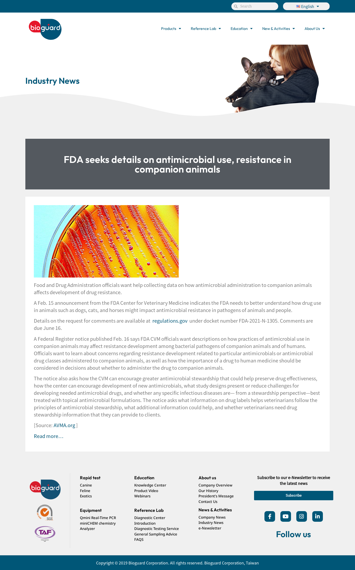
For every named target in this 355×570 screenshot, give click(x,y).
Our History (208, 490)
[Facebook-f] (269, 516)
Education (239, 28)
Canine (86, 485)
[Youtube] (285, 516)
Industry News (211, 522)
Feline (85, 490)
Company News (212, 517)
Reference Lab (203, 28)
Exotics (86, 496)
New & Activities (276, 28)
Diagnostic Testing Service (156, 528)
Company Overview (215, 485)
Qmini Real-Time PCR (98, 517)
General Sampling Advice (155, 534)
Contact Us (208, 501)
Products (168, 28)
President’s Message (216, 496)
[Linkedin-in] (317, 516)
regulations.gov (169, 320)
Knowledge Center (150, 485)
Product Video (146, 490)
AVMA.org (64, 425)
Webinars (142, 496)
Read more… (49, 435)
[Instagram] (301, 516)
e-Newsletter (210, 528)
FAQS (138, 539)
